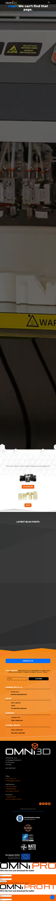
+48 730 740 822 (11, 786)
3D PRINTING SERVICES (19, 708)
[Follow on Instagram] (43, 804)
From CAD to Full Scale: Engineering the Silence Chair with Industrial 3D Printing (27, 560)
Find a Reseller (17, 720)
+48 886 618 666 (11, 789)
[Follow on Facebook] (40, 804)
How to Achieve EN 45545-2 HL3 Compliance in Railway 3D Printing (28, 599)
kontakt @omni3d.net (13, 781)
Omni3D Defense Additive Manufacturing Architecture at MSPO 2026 (28, 639)
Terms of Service (36, 811)
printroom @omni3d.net (14, 799)
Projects (42, 811)
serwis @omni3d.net (12, 791)
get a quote (15, 703)
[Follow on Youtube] (49, 804)
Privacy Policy (30, 811)
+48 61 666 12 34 (11, 778)
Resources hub (15, 811)
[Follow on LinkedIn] (46, 804)
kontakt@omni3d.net (19, 694)
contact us (15, 717)
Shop (28, 505)
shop (13, 705)
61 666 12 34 (15, 692)
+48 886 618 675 (11, 797)
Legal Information (22, 811)
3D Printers (28, 487)
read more (28, 641)
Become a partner (18, 733)
